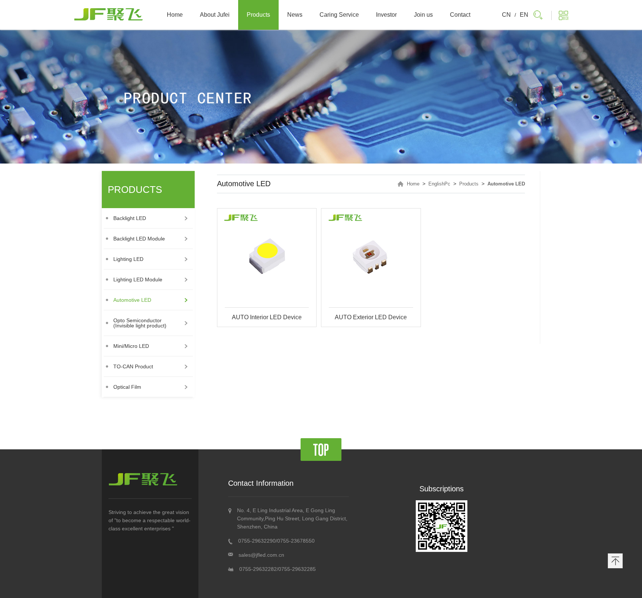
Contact (460, 15)
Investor (386, 15)
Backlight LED (129, 218)
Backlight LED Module (139, 239)
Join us (423, 15)
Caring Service (339, 15)
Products (258, 15)
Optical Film (127, 387)
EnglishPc (439, 184)
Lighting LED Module (137, 279)
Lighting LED (128, 259)
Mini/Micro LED (131, 346)
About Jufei (215, 15)
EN (524, 15)
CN (506, 15)
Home (175, 15)
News (294, 15)
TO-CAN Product (133, 366)
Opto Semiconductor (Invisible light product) (139, 323)
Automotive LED (132, 300)
